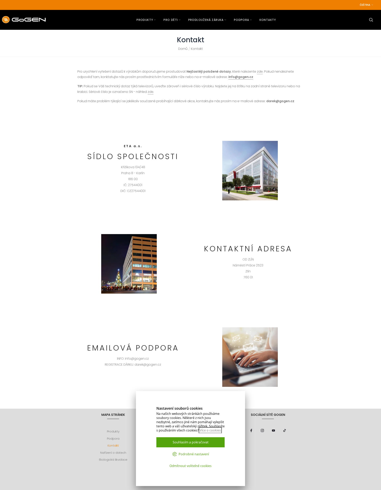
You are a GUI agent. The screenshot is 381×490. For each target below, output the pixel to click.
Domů (183, 49)
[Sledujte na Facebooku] (251, 431)
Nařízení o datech (113, 453)
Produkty (113, 431)
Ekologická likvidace (113, 459)
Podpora (113, 438)
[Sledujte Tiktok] (284, 431)
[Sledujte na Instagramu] (262, 431)
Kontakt (113, 445)
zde (260, 71)
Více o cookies (210, 430)
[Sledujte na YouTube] (273, 431)
